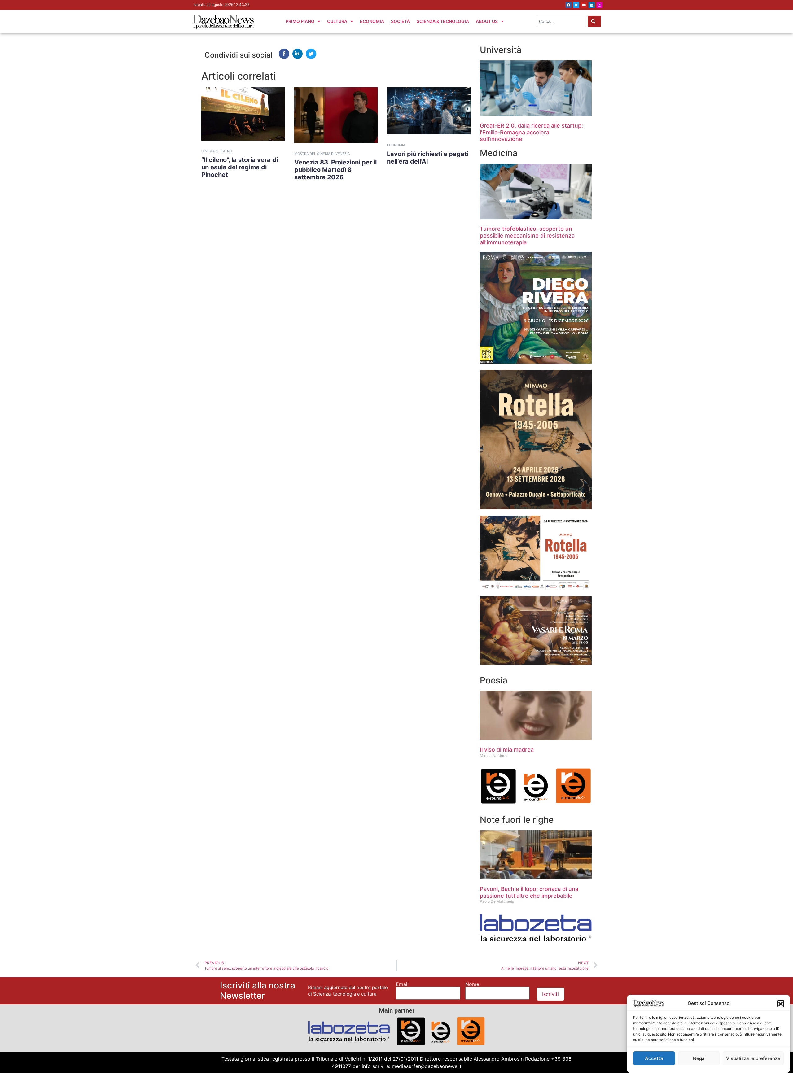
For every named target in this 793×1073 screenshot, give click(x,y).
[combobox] (560, 21)
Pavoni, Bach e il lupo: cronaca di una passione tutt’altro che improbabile (529, 892)
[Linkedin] (592, 5)
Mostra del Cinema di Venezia (322, 153)
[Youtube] (584, 5)
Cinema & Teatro (216, 151)
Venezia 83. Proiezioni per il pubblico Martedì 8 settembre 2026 (335, 170)
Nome (472, 984)
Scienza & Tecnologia (443, 21)
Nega (699, 1058)
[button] (781, 1003)
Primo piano (300, 21)
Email (402, 984)
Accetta (654, 1058)
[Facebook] (568, 5)
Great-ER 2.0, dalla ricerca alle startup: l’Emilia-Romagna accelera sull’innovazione (531, 132)
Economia (372, 21)
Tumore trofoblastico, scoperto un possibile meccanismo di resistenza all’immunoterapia (527, 235)
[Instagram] (599, 5)
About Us (487, 21)
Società (400, 21)
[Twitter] (576, 5)
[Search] (594, 21)
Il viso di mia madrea (507, 749)
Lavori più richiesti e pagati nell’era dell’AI (427, 157)
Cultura (337, 21)
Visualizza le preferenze (753, 1058)
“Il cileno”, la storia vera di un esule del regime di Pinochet (239, 167)
